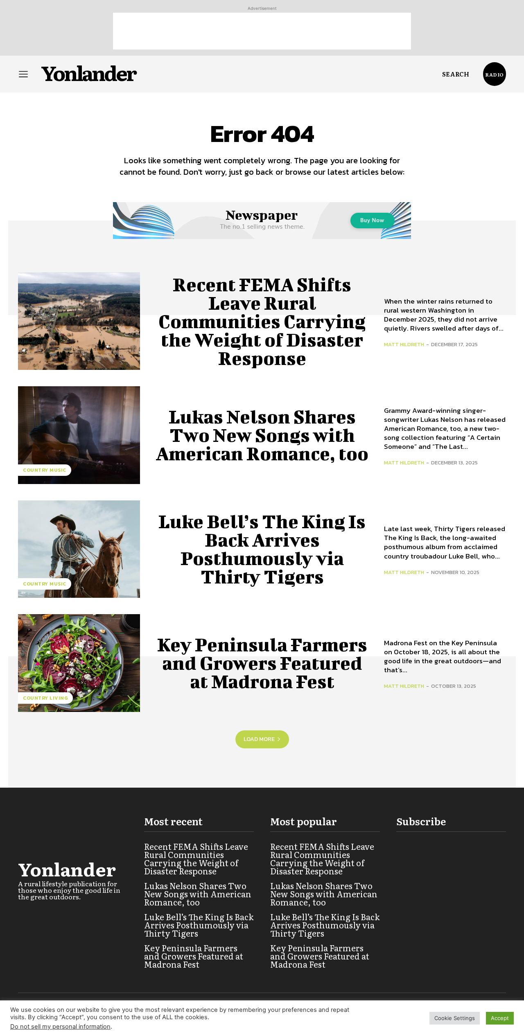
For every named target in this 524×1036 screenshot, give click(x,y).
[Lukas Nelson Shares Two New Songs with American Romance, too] (79, 435)
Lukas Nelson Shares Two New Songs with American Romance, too (262, 435)
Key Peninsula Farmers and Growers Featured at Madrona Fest (262, 663)
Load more (259, 739)
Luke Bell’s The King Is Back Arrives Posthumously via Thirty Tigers (262, 549)
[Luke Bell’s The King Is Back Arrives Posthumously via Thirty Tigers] (79, 549)
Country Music (44, 470)
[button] (455, 74)
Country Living (45, 698)
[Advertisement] (262, 31)
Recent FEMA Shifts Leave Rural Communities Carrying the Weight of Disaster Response (262, 321)
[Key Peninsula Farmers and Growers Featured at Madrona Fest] (79, 663)
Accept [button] (500, 1018)
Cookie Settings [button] (454, 1018)
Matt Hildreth (404, 344)
